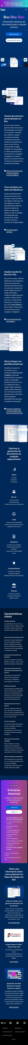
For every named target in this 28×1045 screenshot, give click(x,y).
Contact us (14, 812)
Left (2, 5)
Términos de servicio (7, 1031)
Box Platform (16, 305)
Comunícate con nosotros (14, 40)
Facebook (24, 1022)
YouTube (3, 1022)
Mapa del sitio (18, 1028)
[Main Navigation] (26, 9)
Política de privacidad (20, 1031)
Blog (10, 1022)
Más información (14, 34)
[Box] (3, 9)
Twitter (17, 1022)
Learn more (14, 807)
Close (26, 2)
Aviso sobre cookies (7, 1035)
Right (26, 5)
